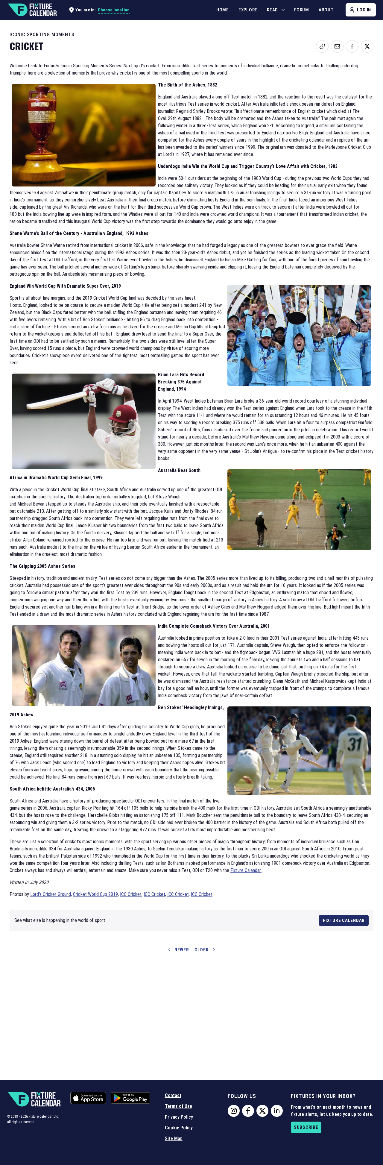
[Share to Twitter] (367, 46)
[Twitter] (262, 1111)
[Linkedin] (277, 1111)
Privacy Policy (179, 1117)
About (326, 10)
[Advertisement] (191, 1009)
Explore (247, 10)
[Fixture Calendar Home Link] (32, 9)
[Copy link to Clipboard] (322, 46)
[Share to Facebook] (352, 46)
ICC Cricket (131, 894)
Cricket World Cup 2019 (95, 894)
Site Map (174, 1138)
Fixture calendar (344, 920)
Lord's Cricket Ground (50, 894)
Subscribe (306, 1127)
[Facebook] (248, 1111)
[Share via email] (337, 46)
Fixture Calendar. (246, 870)
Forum (301, 10)
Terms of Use (178, 1106)
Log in (364, 10)
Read (272, 10)
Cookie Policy (179, 1128)
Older (201, 949)
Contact (173, 1095)
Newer (181, 949)
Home (222, 10)
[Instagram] (234, 1111)
